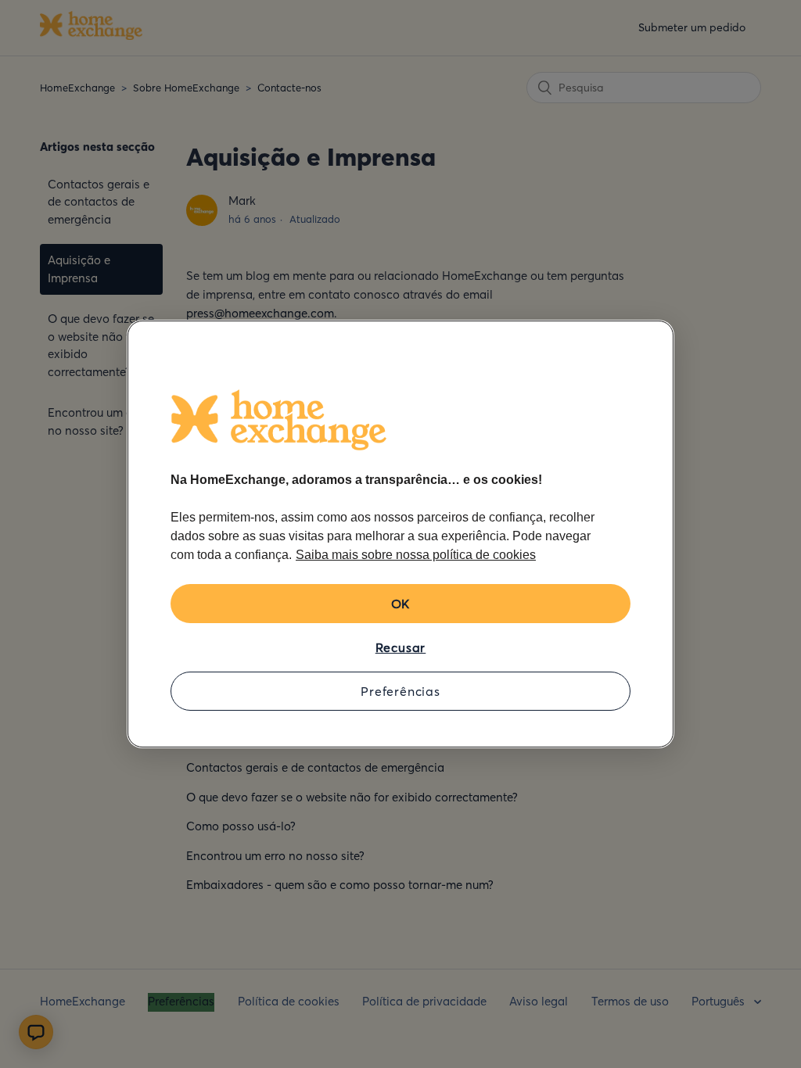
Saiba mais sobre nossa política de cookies (416, 554)
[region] (400, 534)
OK (401, 603)
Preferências (400, 691)
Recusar (400, 647)
